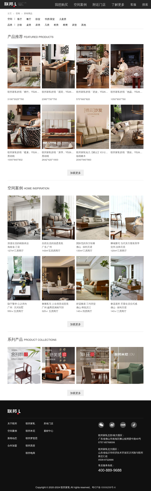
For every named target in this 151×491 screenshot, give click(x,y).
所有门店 (48, 423)
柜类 (56, 24)
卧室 (38, 19)
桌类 (28, 24)
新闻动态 (12, 438)
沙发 (19, 24)
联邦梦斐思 (31, 438)
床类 (38, 24)
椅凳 (65, 24)
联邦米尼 (30, 430)
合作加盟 (12, 445)
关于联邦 (12, 423)
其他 (83, 24)
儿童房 (62, 19)
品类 (10, 24)
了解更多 (117, 4)
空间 (10, 19)
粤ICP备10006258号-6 (104, 487)
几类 (47, 24)
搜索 (145, 4)
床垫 (74, 24)
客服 (133, 4)
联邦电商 (30, 453)
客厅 (19, 19)
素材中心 (48, 430)
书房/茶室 (50, 19)
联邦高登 (30, 445)
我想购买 (61, 4)
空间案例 (80, 4)
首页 (10, 13)
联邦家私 (30, 423)
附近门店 (99, 4)
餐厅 (28, 19)
